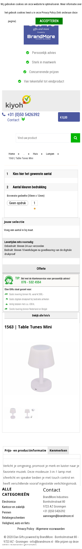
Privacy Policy (25, 528)
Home (12, 154)
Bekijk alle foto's (41, 315)
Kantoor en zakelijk (13, 507)
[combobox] (43, 138)
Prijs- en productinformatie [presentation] (25, 450)
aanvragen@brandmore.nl (58, 516)
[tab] (25, 450)
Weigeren (69, 21)
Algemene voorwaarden (50, 528)
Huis (35, 154)
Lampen (50, 154)
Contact (13, 120)
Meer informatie (25, 21)
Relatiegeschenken (13, 517)
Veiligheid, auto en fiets (16, 523)
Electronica (9, 501)
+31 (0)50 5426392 (24, 114)
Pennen (6, 512)
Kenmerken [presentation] (58, 450)
